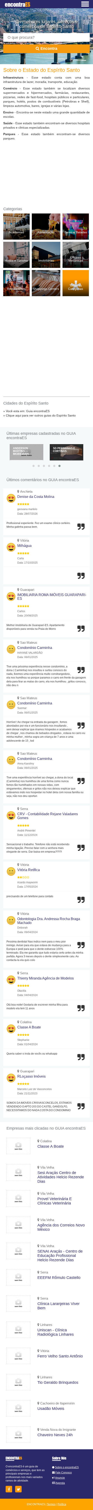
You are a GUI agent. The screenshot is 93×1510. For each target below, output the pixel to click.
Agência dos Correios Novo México (61, 1227)
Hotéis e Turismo (16, 260)
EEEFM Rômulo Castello (58, 1277)
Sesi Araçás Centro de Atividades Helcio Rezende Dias (60, 1177)
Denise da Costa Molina (35, 497)
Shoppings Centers (46, 289)
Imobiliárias (46, 260)
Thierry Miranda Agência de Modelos (45, 978)
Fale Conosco (63, 1472)
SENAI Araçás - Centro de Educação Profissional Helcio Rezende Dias (60, 1255)
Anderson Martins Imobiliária (21, 451)
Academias (16, 232)
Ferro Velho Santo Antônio (60, 1356)
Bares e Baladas (75, 232)
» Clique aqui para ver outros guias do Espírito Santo (39, 415)
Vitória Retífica (28, 870)
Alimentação (46, 232)
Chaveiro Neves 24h (55, 1435)
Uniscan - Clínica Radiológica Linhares (55, 1332)
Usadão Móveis (50, 1408)
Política (62, 1504)
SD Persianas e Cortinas (64, 450)
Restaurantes (16, 289)
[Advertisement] (46, 174)
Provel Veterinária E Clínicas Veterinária (54, 1201)
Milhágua (24, 546)
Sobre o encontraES (67, 1467)
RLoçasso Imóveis (31, 1076)
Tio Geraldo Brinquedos (57, 1382)
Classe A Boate (29, 1027)
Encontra (48, 48)
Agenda (60, 1483)
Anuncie (60, 1477)
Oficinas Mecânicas (75, 258)
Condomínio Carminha (34, 648)
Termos (51, 1504)
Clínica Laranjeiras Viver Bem (58, 1306)
